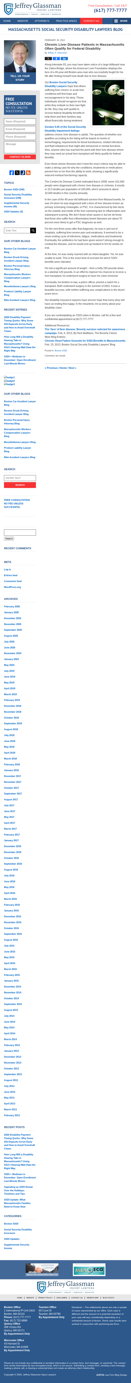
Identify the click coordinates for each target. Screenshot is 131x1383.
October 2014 (11, 998)
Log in (7, 569)
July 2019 (9, 671)
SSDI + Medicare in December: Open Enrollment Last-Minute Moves (20, 360)
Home (7, 21)
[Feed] (28, 172)
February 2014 (12, 1045)
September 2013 (13, 1074)
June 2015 (9, 951)
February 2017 (12, 834)
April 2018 (9, 752)
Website (22, 21)
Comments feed (13, 581)
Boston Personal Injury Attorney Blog (17, 267)
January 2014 (11, 1051)
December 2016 (12, 846)
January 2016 (11, 910)
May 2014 (9, 1027)
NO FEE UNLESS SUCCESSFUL (17, 503)
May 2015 (9, 957)
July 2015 (9, 945)
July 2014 (9, 1015)
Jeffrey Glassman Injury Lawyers (39, 1374)
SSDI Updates (13, 211)
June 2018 (9, 741)
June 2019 (9, 676)
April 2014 (9, 1033)
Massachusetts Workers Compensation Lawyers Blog (17, 278)
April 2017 (9, 822)
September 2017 (13, 793)
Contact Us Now (20, 157)
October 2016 (11, 858)
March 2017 (10, 828)
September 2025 (13, 629)
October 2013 (11, 1068)
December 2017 (12, 776)
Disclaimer (62, 1298)
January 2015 (11, 980)
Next (72, 368)
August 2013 (11, 1080)
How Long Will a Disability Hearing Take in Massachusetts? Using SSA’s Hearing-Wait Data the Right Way (19, 343)
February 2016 (12, 904)
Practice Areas (66, 21)
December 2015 (12, 916)
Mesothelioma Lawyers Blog (20, 286)
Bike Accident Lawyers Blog (19, 300)
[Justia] (22, 172)
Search (33, 230)
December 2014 (12, 986)
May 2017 (9, 817)
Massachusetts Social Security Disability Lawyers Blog (32, 9)
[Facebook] (11, 172)
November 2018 (12, 711)
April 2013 (9, 1103)
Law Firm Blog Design (111, 1375)
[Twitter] (17, 172)
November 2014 (12, 992)
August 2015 (11, 939)
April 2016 (9, 893)
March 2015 (10, 969)
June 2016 (9, 881)
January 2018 (11, 770)
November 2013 (12, 1062)
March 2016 (10, 899)
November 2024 (12, 653)
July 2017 (9, 805)
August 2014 (11, 1010)
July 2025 (9, 641)
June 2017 (9, 811)
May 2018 (9, 746)
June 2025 (9, 647)
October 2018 (11, 717)
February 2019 (12, 700)
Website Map (93, 1298)
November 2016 (12, 852)
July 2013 (9, 1086)
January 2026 (11, 612)
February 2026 (12, 606)
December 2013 (12, 1056)
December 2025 (12, 618)
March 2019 (10, 694)
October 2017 (11, 787)
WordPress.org (12, 587)
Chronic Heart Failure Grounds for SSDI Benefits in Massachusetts (85, 340)
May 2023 (9, 665)
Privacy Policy (45, 1298)
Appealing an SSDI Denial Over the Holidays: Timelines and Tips (18, 1190)
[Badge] (42, 1269)
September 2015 (13, 934)
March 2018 (10, 758)
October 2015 (11, 928)
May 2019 (9, 682)
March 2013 (10, 1109)
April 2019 (9, 688)
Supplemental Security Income (16, 205)
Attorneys (42, 21)
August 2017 (11, 799)
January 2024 (11, 659)
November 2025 (12, 624)
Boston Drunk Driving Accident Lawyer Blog (16, 259)
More (123, 21)
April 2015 (9, 963)
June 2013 (9, 1092)
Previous (51, 368)
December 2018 (12, 706)
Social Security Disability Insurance (18, 196)
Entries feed (10, 575)
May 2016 (9, 887)
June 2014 (9, 1021)
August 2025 (11, 635)
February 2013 (12, 1115)
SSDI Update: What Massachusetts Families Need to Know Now (17, 1203)
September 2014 (13, 1004)
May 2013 (9, 1097)
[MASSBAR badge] (89, 1269)
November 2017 (12, 782)
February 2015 (12, 975)
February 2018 (12, 764)
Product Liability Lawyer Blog (17, 293)
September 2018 (13, 723)
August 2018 (11, 729)
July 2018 (9, 735)
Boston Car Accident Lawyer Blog (20, 250)
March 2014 (10, 1039)
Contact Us (91, 21)
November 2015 (12, 922)
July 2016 (9, 875)
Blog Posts (108, 1298)
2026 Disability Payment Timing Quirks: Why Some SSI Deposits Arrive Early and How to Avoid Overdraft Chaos (19, 324)
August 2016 (11, 869)
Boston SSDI (61, 350)
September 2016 (13, 863)
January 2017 (11, 840)
